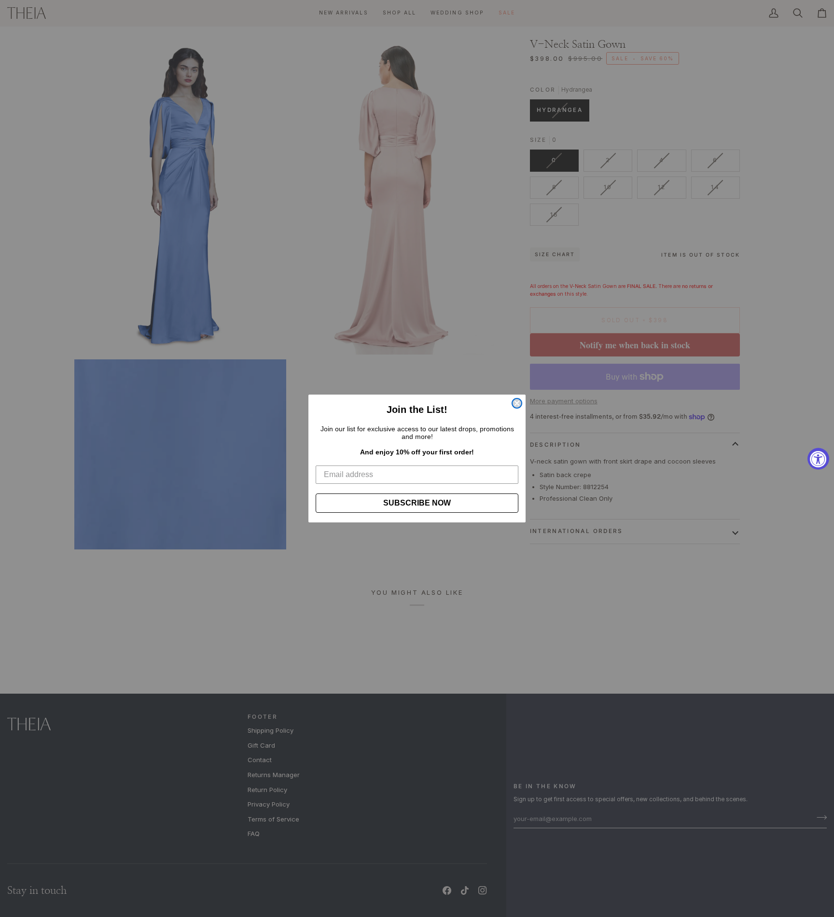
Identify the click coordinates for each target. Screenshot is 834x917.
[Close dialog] (517, 403)
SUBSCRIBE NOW (417, 503)
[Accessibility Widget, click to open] (818, 458)
